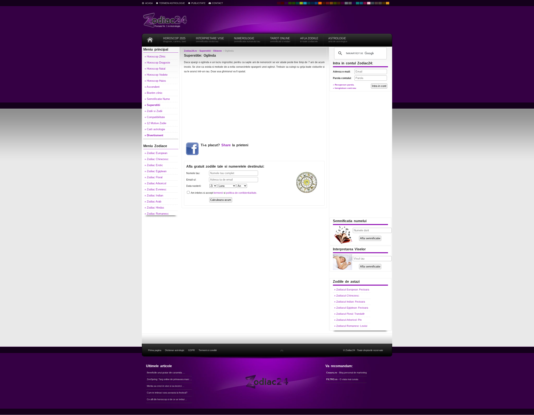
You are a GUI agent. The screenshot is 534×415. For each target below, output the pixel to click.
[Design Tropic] (297, 3)
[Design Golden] (383, 3)
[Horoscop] (150, 38)
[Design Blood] (278, 3)
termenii (218, 192)
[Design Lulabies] (368, 3)
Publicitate (198, 3)
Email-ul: (191, 179)
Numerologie (247, 40)
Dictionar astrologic (174, 350)
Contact (217, 3)
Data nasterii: (193, 186)
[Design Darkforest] (290, 3)
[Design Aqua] (305, 3)
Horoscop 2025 (174, 40)
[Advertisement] (254, 107)
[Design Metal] (346, 3)
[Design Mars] (323, 3)
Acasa (149, 3)
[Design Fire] (320, 3)
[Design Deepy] (316, 3)
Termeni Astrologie (172, 3)
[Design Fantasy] (342, 3)
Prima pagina (154, 350)
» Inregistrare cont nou (344, 88)
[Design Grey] (350, 3)
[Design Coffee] (338, 3)
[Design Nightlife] (353, 3)
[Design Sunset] (331, 3)
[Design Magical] (286, 3)
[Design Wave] (357, 3)
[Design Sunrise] (387, 3)
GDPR (191, 350)
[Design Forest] (335, 3)
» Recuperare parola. (343, 85)
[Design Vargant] (327, 3)
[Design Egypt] (376, 3)
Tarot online (280, 40)
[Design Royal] (312, 3)
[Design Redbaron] (282, 3)
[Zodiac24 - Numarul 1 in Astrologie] (166, 20)
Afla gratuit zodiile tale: (225, 166)
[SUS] (282, 350)
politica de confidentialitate (241, 192)
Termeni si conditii (208, 350)
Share (226, 145)
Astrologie (337, 40)
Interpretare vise (210, 40)
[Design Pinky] (365, 3)
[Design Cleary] (361, 3)
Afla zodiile (309, 40)
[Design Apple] (301, 3)
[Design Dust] (380, 3)
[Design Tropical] (308, 3)
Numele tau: (193, 173)
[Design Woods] (293, 3)
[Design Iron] (372, 3)
